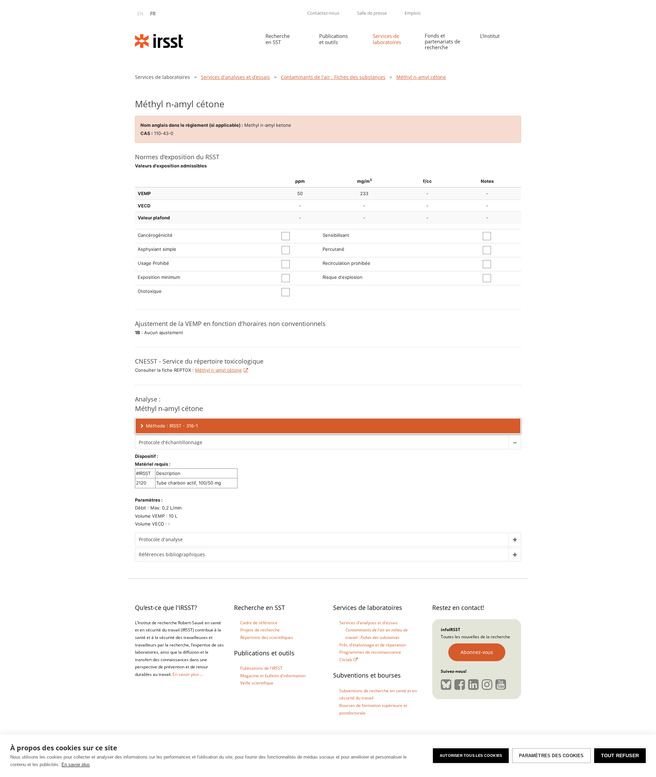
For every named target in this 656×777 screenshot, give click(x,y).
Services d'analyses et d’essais (235, 77)
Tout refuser (620, 755)
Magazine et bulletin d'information (272, 676)
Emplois (413, 13)
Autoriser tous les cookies (471, 755)
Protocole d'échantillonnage (170, 442)
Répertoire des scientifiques (266, 637)
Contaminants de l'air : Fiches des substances (333, 77)
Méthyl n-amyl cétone (218, 370)
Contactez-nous (323, 13)
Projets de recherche (260, 630)
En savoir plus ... (188, 674)
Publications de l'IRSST (261, 668)
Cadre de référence (258, 623)
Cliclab (345, 660)
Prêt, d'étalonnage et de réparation (372, 645)
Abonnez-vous (477, 652)
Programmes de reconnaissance (370, 652)
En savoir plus (76, 764)
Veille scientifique (256, 683)
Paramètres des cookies (551, 755)
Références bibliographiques (172, 554)
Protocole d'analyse (161, 539)
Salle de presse (372, 13)
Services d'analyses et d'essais (368, 623)
